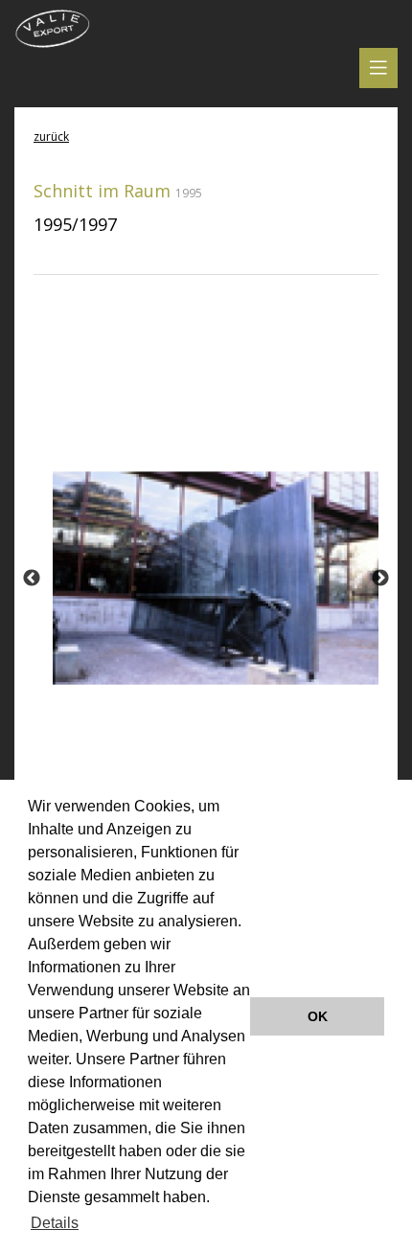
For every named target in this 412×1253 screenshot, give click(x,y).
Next (380, 578)
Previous (31, 578)
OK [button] (318, 1016)
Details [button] (55, 1223)
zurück (51, 136)
